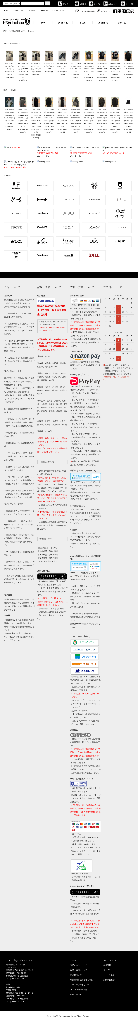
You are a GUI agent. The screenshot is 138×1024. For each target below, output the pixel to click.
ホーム (73, 960)
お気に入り (112, 4)
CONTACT (123, 22)
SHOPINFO (103, 22)
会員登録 (83, 4)
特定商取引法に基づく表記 (81, 980)
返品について (76, 975)
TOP (43, 22)
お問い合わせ (106, 11)
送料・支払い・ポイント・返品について (55, 10)
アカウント (67, 4)
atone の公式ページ (84, 624)
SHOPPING (63, 22)
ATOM (78, 994)
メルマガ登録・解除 (87, 11)
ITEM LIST (32, 10)
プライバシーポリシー (79, 985)
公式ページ (84, 543)
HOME (6, 10)
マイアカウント (110, 960)
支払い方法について (78, 965)
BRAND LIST (18, 10)
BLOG (83, 22)
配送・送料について (78, 970)
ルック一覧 (43, 156)
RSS (72, 994)
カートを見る (109, 975)
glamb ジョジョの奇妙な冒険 (19, 164)
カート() (130, 4)
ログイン (97, 4)
